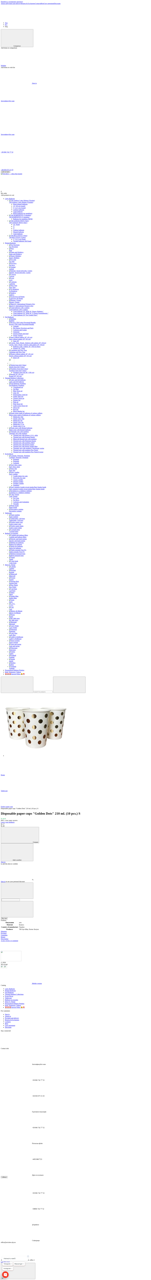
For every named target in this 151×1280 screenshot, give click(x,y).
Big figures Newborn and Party (23, 328)
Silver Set (16, 407)
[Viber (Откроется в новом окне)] (108, 19)
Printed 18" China (19, 348)
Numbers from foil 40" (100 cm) (23, 372)
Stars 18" (16, 341)
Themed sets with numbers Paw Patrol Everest (28, 452)
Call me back (5, 172)
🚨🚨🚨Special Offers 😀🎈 (15, 674)
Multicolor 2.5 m (18, 424)
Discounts (57, 3)
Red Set (15, 409)
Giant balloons (18, 211)
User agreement (49, 3)
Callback (4, 1177)
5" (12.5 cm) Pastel (19, 239)
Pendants (16, 459)
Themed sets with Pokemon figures (24, 441)
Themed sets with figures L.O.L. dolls (25, 435)
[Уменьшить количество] (17, 891)
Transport (16, 332)
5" (14, 228)
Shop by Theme (10, 565)
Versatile (16, 504)
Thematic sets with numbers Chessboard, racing (28, 448)
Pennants (16, 461)
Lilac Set (16, 393)
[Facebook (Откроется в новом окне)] (47, 19)
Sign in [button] (3, 862)
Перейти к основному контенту (12, 2)
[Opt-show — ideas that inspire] (11, 961)
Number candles (18, 483)
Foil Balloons (9, 317)
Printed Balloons (10, 243)
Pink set (15, 402)
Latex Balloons (10, 199)
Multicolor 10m (18, 417)
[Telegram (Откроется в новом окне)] (77, 19)
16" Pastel (16, 224)
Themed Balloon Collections (14, 378)
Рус (6, 25)
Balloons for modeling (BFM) (23, 219)
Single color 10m (18, 419)
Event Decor (9, 454)
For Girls (16, 498)
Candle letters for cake (20, 476)
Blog (42, 3)
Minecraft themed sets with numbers (25, 439)
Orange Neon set (18, 398)
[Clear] (69, 685)
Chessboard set (18, 387)
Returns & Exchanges (28, 3)
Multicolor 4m (17, 420)
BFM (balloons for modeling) (22, 213)
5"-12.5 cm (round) (19, 208)
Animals (16, 326)
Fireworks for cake (19, 478)
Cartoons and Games (20, 330)
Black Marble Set (18, 411)
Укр (6, 23)
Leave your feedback (7, 822)
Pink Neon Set (18, 404)
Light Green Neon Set (20, 406)
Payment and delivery (14, 3)
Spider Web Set (18, 396)
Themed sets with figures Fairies (23, 444)
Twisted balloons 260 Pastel (22, 241)
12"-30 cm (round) (19, 206)
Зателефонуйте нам (7, 101)
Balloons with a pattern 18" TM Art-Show (27, 346)
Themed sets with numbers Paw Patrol (25, 450)
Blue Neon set (17, 391)
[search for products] (17, 685)
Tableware (8, 513)
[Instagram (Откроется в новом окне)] (16, 19)
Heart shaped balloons (20, 204)
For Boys (16, 500)
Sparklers (16, 485)
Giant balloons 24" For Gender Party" (25, 315)
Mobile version (37, 983)
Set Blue (16, 389)
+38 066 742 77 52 (7, 152)
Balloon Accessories (11, 533)
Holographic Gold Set (20, 395)
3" (14, 226)
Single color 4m (18, 422)
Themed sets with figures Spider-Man (25, 446)
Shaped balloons (18, 232)
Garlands (16, 463)
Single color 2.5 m (19, 426)
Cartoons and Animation (21, 502)
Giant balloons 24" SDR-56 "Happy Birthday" (28, 311)
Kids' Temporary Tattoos (13, 672)
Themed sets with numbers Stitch (24, 443)
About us (4, 3)
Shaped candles (18, 481)
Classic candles (18, 480)
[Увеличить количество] (17, 909)
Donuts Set (16, 400)
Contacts (38, 3)
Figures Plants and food (20, 334)
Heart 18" (16, 358)
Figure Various (18, 335)
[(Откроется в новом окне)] (2, 968)
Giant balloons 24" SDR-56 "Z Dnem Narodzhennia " (30, 313)
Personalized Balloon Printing (14, 670)
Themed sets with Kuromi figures (24, 437)
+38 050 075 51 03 (7, 170)
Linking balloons (18, 210)
